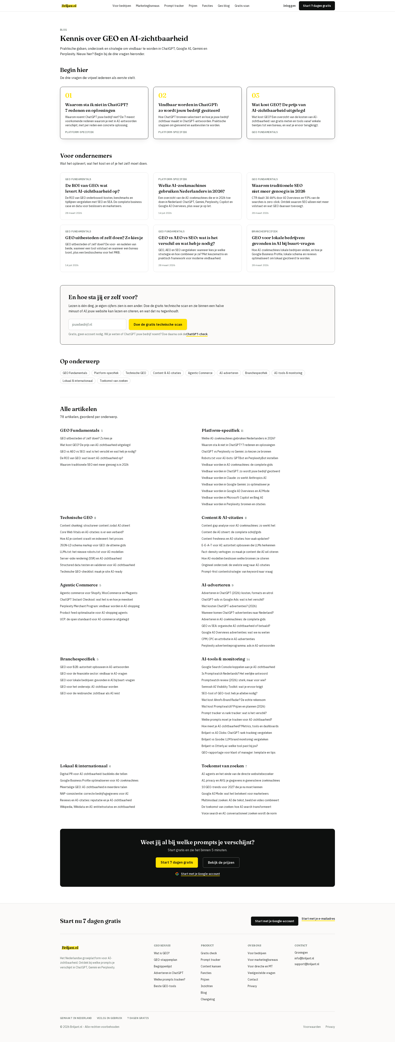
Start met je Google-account (274, 921)
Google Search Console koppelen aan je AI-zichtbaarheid (238, 667)
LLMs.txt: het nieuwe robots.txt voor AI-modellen (91, 552)
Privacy (252, 986)
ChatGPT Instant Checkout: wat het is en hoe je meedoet (96, 599)
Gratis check (209, 953)
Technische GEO (135, 373)
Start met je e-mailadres (318, 918)
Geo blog (224, 6)
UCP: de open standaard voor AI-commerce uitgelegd (94, 619)
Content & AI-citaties (167, 373)
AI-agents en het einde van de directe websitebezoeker (238, 774)
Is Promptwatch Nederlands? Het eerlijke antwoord (235, 673)
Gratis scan (242, 6)
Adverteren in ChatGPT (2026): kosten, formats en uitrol (237, 593)
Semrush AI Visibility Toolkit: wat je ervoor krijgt (232, 687)
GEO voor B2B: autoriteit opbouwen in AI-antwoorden (94, 667)
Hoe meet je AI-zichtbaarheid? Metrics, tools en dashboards (240, 726)
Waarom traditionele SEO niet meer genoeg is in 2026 (94, 465)
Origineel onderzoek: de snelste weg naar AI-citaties (236, 565)
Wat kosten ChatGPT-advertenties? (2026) (229, 606)
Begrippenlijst (163, 966)
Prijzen (193, 6)
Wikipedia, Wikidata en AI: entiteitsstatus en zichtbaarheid (97, 807)
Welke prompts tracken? (169, 979)
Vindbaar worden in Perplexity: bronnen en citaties (234, 504)
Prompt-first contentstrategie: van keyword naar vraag (237, 571)
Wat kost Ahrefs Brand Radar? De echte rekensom (234, 700)
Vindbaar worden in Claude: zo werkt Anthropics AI (234, 478)
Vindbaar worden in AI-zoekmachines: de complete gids (237, 465)
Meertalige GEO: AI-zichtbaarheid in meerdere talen (93, 787)
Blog (204, 993)
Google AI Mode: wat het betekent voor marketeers (235, 793)
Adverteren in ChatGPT (169, 973)
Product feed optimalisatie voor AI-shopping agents (94, 613)
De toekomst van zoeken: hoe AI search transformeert (236, 807)
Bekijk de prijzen (221, 862)
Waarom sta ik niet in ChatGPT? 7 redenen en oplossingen (238, 445)
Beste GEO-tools (165, 986)
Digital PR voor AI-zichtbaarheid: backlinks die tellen (93, 774)
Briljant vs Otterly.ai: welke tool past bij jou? (230, 746)
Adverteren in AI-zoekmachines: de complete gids (234, 619)
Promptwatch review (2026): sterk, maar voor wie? (234, 680)
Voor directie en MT (260, 966)
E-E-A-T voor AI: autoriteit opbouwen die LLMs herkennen (238, 545)
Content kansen (211, 966)
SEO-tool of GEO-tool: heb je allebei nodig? (229, 693)
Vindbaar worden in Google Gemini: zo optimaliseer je (236, 484)
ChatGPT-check (197, 334)
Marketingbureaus (147, 6)
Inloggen (289, 6)
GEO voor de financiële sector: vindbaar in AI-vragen (93, 673)
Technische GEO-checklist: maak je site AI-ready (91, 571)
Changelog (208, 999)
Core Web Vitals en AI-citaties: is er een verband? (92, 532)
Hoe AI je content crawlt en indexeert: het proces (91, 539)
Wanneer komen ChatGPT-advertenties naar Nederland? (238, 613)
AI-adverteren (229, 373)
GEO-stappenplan (165, 960)
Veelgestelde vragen (261, 973)
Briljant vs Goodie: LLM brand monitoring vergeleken (235, 739)
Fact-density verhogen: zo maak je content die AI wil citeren (240, 552)
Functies (207, 6)
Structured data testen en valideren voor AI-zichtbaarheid (97, 565)
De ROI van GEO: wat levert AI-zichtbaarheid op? (91, 458)
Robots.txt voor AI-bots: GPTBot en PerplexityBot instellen (240, 458)
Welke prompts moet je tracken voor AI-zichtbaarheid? (237, 719)
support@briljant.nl (307, 964)
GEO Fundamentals (265, 132)
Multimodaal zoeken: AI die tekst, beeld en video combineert (240, 800)
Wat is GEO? (162, 953)
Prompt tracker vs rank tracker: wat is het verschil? (234, 713)
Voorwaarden (312, 1027)
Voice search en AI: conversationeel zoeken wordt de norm (239, 813)
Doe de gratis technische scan (158, 324)
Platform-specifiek (79, 132)
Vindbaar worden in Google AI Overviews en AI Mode (236, 491)
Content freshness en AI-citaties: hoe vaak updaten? (235, 539)
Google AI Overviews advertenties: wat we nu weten (236, 632)
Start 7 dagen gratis (317, 6)
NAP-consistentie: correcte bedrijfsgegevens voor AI (94, 793)
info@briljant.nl (304, 958)
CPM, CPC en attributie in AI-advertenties (228, 639)
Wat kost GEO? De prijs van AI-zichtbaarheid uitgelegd (95, 445)
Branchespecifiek (265, 231)
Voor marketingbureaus (263, 960)
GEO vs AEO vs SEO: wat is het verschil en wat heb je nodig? (98, 451)
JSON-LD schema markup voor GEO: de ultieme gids (93, 545)
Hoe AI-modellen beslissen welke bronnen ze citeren (235, 558)
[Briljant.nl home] (69, 5)
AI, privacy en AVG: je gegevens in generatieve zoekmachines (241, 780)
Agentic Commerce (200, 373)
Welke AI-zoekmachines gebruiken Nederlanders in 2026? (238, 438)
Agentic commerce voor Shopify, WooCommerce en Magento (98, 593)
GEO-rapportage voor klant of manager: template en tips (238, 752)
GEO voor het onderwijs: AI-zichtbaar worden (89, 687)
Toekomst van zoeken (114, 381)
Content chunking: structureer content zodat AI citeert (95, 525)
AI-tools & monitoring (288, 373)
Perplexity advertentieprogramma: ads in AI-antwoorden (238, 645)
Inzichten (207, 986)
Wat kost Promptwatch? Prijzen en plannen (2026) (233, 706)
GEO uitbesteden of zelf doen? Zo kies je (104, 237)
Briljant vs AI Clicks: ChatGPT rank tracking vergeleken (237, 733)
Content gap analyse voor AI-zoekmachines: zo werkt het (238, 525)
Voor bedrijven (122, 6)
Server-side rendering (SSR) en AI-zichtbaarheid (91, 558)
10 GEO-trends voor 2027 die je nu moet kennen (232, 787)
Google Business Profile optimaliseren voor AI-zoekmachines (99, 780)
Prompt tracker (174, 6)
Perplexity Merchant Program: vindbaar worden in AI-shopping (100, 606)
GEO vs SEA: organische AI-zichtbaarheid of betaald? (236, 626)
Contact (253, 979)
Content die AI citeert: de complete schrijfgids (231, 532)
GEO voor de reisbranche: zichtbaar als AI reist (90, 693)
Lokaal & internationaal (78, 381)
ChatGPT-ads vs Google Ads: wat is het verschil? (233, 599)
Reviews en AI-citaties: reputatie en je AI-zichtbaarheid (96, 800)
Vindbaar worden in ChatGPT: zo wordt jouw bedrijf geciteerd (241, 471)
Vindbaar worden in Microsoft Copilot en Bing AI (232, 497)
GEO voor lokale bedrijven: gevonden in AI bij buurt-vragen (97, 680)
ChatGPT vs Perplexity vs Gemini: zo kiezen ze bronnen (236, 451)
